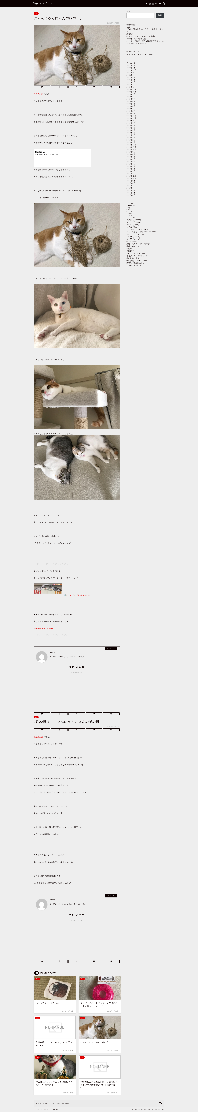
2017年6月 (130, 188)
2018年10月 (131, 149)
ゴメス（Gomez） (134, 220)
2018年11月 (131, 147)
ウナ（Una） (131, 217)
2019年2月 (130, 140)
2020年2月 (130, 111)
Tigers (129, 215)
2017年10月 (131, 178)
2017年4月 (130, 193)
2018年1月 (130, 171)
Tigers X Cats (42, 3)
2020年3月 (130, 109)
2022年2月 (130, 65)
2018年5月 (130, 161)
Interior (129, 213)
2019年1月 (130, 142)
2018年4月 (130, 164)
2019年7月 (130, 128)
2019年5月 (130, 133)
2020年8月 (130, 97)
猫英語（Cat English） (136, 263)
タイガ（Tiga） (132, 227)
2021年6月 (130, 80)
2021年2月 (130, 82)
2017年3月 (130, 195)
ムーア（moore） (133, 239)
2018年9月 (130, 152)
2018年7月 (130, 157)
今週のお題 (38, 94)
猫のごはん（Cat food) (135, 253)
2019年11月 (131, 118)
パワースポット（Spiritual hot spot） (141, 232)
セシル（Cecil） (133, 225)
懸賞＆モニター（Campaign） (139, 244)
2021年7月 (130, 77)
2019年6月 (130, 130)
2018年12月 (131, 145)
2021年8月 (130, 75)
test (128, 27)
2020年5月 (130, 104)
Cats (36, 13)
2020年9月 (130, 94)
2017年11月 (131, 176)
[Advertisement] (77, 691)
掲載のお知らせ (132, 246)
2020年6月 (130, 101)
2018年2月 (130, 169)
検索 (128, 11)
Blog (128, 207)
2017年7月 (130, 185)
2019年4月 (130, 135)
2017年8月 (130, 183)
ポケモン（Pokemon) (135, 234)
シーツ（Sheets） (134, 222)
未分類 (129, 249)
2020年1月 (130, 113)
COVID (129, 211)
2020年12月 (131, 87)
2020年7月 (130, 99)
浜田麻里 (130, 251)
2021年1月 (130, 85)
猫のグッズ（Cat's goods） (138, 256)
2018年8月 (130, 154)
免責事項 (55, 1109)
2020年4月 (130, 106)
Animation (130, 206)
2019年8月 (130, 125)
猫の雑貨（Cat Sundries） (137, 261)
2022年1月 (130, 68)
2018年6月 (130, 159)
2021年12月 (131, 70)
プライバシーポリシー (42, 1109)
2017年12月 (131, 173)
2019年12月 (131, 116)
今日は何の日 (132, 241)
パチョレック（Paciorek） (137, 229)
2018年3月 (130, 166)
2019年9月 (130, 123)
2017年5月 (130, 190)
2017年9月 (130, 181)
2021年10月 (131, 72)
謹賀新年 (130, 34)
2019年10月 (131, 121)
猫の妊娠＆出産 (132, 258)
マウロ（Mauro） (133, 237)
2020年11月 (131, 89)
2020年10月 (131, 92)
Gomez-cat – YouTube (44, 628)
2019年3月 (130, 137)
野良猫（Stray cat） (134, 265)
